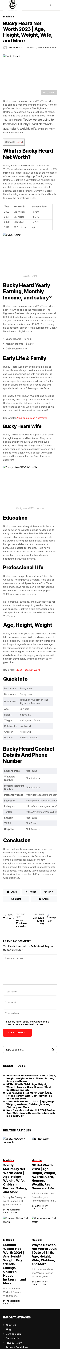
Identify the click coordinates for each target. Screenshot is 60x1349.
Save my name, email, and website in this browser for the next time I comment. (27, 1023)
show (19, 142)
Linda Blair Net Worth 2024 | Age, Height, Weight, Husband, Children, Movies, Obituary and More (31, 1104)
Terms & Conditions (17, 1347)
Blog (8, 1329)
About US (11, 1325)
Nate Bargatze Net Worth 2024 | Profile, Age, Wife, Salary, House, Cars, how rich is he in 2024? (30, 1113)
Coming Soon (13, 1334)
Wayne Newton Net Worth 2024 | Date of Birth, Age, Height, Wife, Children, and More (44, 1254)
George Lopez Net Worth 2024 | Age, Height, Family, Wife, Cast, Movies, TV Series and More (29, 1095)
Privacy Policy (14, 1342)
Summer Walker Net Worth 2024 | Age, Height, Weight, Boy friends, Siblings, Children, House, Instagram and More (14, 1264)
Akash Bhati (15, 48)
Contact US (12, 1338)
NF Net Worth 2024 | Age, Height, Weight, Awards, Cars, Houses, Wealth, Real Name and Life (30, 1087)
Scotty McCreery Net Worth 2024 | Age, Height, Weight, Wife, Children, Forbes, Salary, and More (31, 1078)
